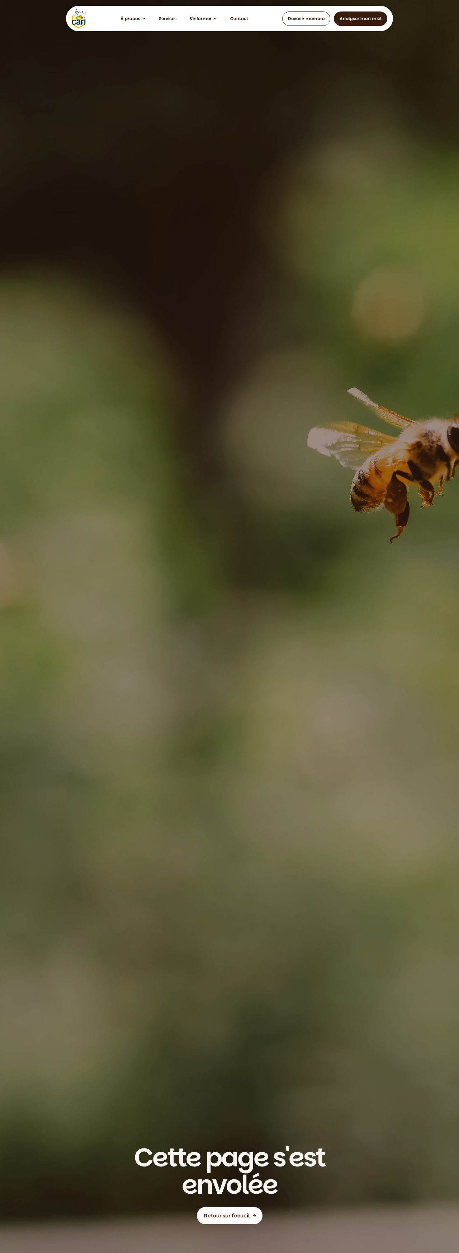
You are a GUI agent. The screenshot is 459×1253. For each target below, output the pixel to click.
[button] (133, 18)
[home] (79, 18)
